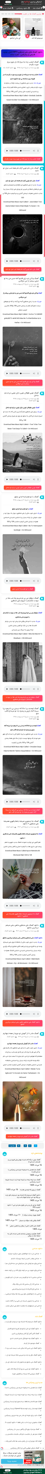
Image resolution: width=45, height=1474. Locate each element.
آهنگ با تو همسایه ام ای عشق (26, 497)
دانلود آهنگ (10, 174)
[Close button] (43, 1448)
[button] (18, 14)
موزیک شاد (37, 83)
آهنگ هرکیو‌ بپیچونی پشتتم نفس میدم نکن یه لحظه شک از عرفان (24, 1235)
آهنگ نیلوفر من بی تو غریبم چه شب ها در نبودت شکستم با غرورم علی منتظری (22, 599)
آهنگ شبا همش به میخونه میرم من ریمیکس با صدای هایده (24, 1171)
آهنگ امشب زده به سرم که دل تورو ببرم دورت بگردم (22, 159)
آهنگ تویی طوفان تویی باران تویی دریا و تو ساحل (22, 488)
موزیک (39, 185)
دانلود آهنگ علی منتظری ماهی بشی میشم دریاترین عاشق (22, 1023)
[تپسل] (1, 1467)
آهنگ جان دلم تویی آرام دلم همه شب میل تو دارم (22, 269)
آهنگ (40, 75)
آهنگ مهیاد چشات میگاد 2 (31, 1215)
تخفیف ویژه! (12, 1461)
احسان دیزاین (22, 1465)
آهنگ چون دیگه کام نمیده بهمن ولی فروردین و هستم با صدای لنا (24, 1161)
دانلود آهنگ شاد (8, 68)
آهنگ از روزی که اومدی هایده (30, 1190)
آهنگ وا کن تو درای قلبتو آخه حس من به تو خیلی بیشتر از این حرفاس (21, 279)
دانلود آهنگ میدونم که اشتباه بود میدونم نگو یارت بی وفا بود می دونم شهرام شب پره (22, 1196)
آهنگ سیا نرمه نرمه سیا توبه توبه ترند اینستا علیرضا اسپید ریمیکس (22, 1181)
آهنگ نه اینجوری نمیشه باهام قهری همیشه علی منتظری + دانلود (22, 915)
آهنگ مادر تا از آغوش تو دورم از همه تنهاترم (21, 1033)
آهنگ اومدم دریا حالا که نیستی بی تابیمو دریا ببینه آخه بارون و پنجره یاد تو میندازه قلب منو (21, 711)
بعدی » (12, 1146)
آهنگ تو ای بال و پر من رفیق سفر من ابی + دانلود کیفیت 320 (23, 1206)
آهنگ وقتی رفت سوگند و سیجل (29, 1220)
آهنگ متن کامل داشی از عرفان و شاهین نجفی (25, 1226)
